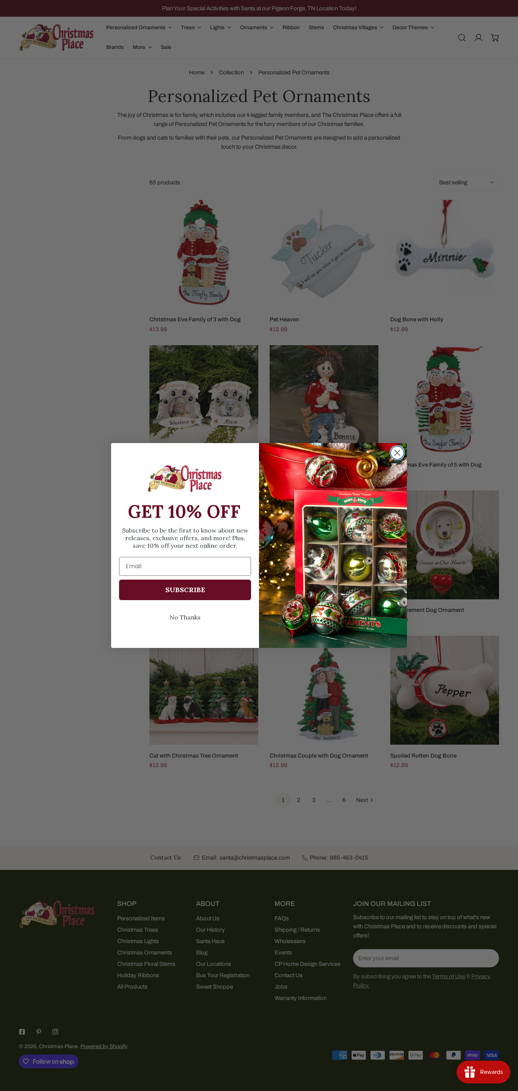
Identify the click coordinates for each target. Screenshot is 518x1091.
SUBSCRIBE (185, 589)
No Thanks (185, 617)
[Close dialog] (397, 452)
